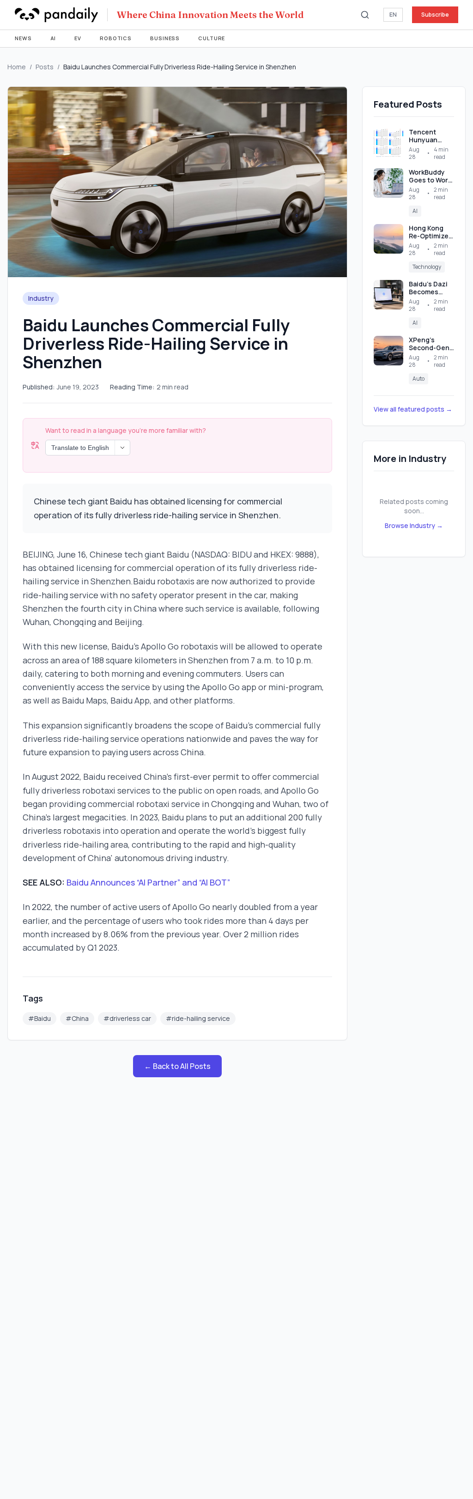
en (393, 14)
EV (77, 38)
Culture (211, 38)
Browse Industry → (414, 525)
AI (53, 38)
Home (16, 66)
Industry (41, 298)
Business (165, 38)
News (23, 38)
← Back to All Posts (177, 1066)
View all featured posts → (413, 409)
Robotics (116, 38)
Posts (45, 66)
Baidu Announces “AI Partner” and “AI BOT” (148, 882)
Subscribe (435, 14)
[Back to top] (448, 1474)
